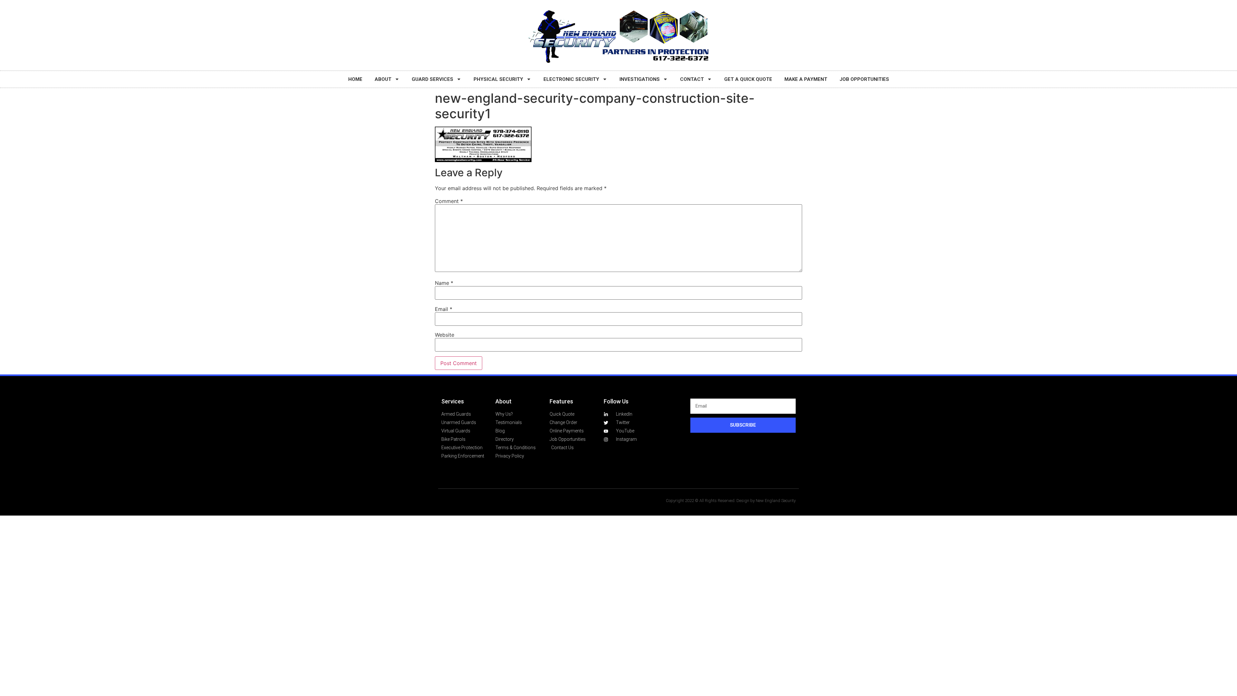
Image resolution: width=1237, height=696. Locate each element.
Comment (449, 201)
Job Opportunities (864, 79)
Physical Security (498, 79)
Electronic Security (571, 79)
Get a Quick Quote (748, 79)
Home (355, 79)
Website (444, 334)
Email (443, 309)
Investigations (639, 79)
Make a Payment (805, 79)
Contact (692, 79)
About (383, 79)
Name (444, 282)
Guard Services (432, 79)
